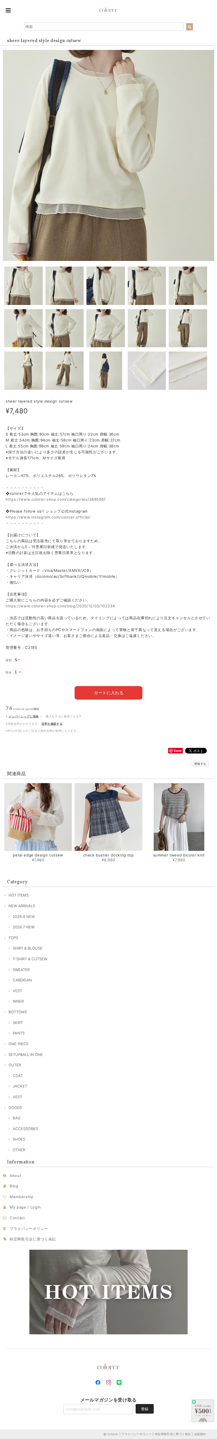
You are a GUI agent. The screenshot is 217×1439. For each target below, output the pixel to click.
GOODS (15, 1107)
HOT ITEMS (18, 895)
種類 (9, 660)
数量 (9, 672)
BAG (17, 1118)
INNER (18, 1001)
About (15, 1175)
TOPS (13, 937)
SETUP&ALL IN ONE (25, 1054)
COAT (18, 1075)
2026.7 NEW (23, 927)
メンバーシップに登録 (23, 716)
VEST (17, 990)
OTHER (19, 1150)
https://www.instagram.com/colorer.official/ (48, 517)
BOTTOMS (17, 1012)
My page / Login (25, 1207)
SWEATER (21, 969)
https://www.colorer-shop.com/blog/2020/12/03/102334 (60, 606)
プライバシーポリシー (29, 1228)
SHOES (19, 1139)
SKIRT (18, 1022)
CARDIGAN (22, 980)
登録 (144, 1409)
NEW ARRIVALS (21, 906)
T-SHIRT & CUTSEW (30, 959)
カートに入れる (108, 692)
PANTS (19, 1033)
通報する (200, 763)
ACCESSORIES (25, 1128)
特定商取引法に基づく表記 (33, 1239)
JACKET (20, 1086)
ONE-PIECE (18, 1044)
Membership (22, 1196)
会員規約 (200, 1434)
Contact (17, 1218)
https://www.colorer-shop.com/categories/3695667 (56, 499)
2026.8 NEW (24, 916)
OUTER (14, 1065)
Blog (14, 1186)
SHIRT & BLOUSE (27, 948)
